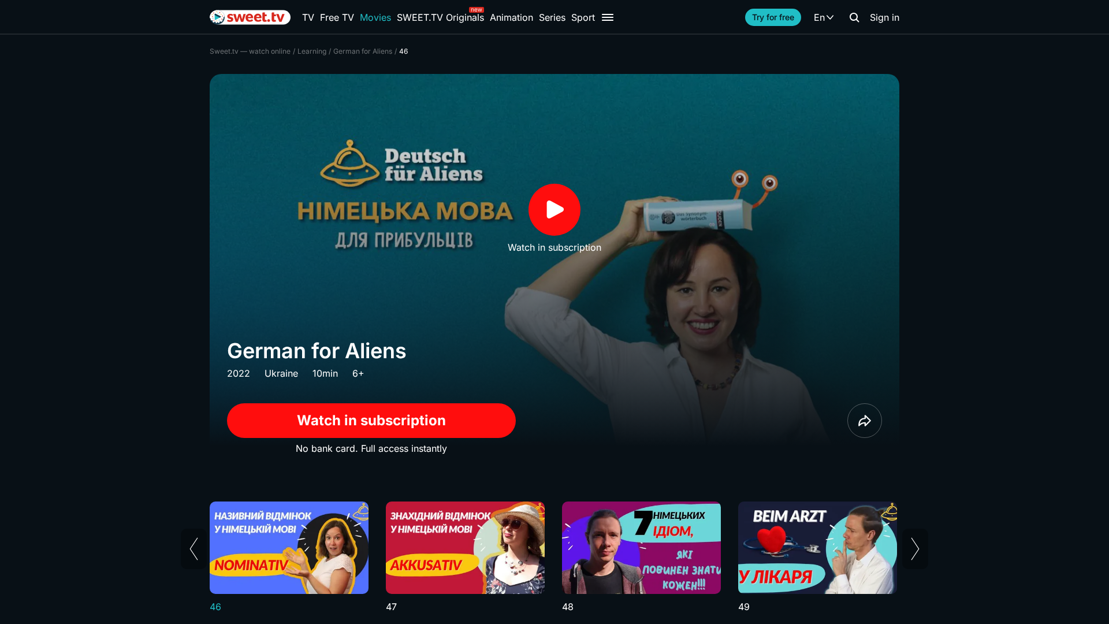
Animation (511, 17)
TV (308, 17)
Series (552, 17)
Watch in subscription (371, 420)
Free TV (337, 17)
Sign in (884, 17)
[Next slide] (915, 549)
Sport (583, 17)
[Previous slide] (194, 549)
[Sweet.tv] (250, 17)
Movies (375, 17)
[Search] (854, 17)
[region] (554, 558)
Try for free (773, 17)
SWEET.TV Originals (440, 17)
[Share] (864, 420)
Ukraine (281, 373)
